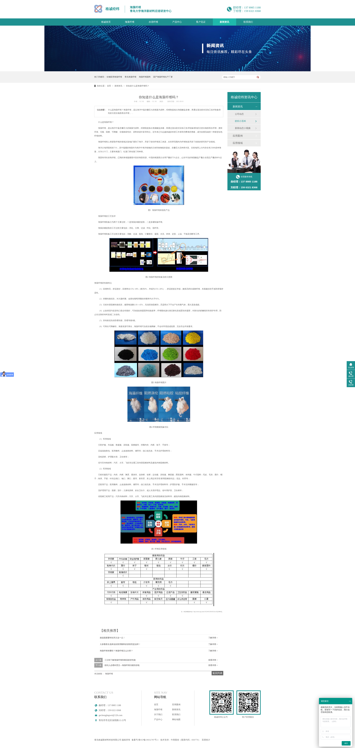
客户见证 (201, 22)
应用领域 (238, 143)
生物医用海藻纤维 (114, 77)
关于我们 (158, 714)
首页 (109, 86)
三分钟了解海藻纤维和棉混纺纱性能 (120, 660)
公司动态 (239, 114)
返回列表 (217, 673)
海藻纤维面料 (145, 77)
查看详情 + (213, 660)
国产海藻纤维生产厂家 (163, 77)
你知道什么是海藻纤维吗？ (137, 86)
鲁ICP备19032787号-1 (148, 740)
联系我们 (248, 22)
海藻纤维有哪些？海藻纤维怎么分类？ (116, 651)
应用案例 (238, 135)
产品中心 (177, 22)
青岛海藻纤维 (130, 77)
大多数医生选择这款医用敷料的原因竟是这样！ (120, 644)
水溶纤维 (153, 22)
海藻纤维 (129, 22)
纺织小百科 (240, 121)
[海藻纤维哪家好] (177, 71)
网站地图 (176, 719)
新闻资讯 (224, 22)
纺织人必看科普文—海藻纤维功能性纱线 (122, 665)
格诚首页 (106, 22)
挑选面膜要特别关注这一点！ (112, 638)
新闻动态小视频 (242, 128)
